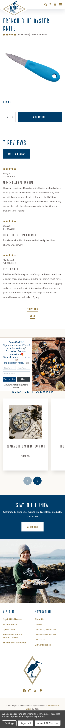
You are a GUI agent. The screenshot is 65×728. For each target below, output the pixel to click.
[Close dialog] (63, 339)
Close (23, 379)
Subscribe (9, 379)
